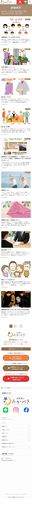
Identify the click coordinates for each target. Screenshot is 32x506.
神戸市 (8, 13)
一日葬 (15, 11)
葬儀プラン (5, 426)
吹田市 (3, 13)
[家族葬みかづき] (6, 2)
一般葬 (24, 11)
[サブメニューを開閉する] (29, 426)
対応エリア (5, 433)
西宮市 (20, 13)
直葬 (17, 13)
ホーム (4, 423)
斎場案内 (4, 436)
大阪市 (12, 13)
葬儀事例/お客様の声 (7, 443)
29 (21, 326)
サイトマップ (23, 494)
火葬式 (10, 11)
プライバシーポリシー (14, 494)
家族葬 (19, 11)
